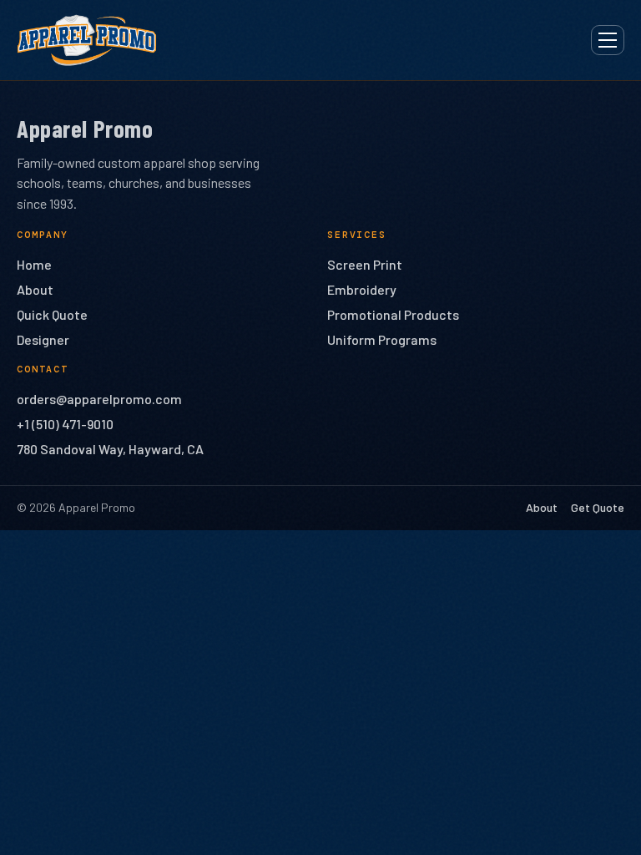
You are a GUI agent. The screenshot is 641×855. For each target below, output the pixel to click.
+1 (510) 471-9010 (65, 424)
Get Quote (597, 507)
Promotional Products (393, 314)
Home (34, 264)
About (35, 289)
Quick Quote (52, 314)
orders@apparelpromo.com (99, 399)
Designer (43, 339)
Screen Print (364, 264)
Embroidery (361, 289)
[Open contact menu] (607, 40)
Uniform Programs (382, 339)
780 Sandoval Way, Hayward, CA (110, 449)
